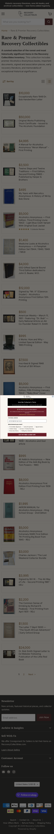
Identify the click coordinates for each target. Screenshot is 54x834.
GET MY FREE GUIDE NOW (27, 434)
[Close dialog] (53, 396)
